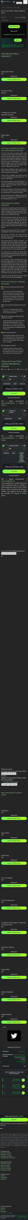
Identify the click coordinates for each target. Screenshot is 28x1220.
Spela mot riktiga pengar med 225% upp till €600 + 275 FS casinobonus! (13, 45)
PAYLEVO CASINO (6, 1168)
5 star (13, 17)
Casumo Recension (14, 475)
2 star (8, 17)
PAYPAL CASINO (5, 1167)
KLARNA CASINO (6, 1170)
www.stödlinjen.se (8, 403)
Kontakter (3, 1211)
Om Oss (3, 1210)
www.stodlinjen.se (8, 481)
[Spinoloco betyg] (24, 410)
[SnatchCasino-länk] (6, 1114)
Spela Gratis (14, 31)
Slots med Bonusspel (19, 1054)
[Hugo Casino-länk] (5, 41)
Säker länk (18, 43)
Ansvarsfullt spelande (7, 1213)
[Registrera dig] (25, 2)
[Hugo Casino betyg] (24, 376)
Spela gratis (14, 76)
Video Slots (22, 1051)
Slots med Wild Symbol (21, 1062)
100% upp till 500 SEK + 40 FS (14, 467)
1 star (7, 17)
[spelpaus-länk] (2, 1202)
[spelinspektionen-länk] (2, 1199)
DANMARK (4, 1177)
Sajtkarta (3, 1208)
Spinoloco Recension (14, 432)
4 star (12, 17)
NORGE (3, 1176)
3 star (10, 17)
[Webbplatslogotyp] (6, 2)
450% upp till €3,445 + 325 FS (14, 1116)
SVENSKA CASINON (6, 1156)
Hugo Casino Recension (14, 397)
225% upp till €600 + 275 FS (14, 389)
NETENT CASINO (6, 1153)
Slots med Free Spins (19, 1056)
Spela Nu (14, 1119)
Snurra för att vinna (9, 553)
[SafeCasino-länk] (8, 1086)
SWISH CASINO (5, 1165)
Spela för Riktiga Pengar (14, 79)
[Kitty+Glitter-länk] (14, 1041)
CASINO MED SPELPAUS (8, 1158)
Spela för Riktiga (14, 26)
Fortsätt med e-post (9, 784)
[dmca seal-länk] (2, 1191)
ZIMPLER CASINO (6, 1163)
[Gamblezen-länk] (8, 1093)
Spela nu (18, 40)
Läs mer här (3, 1217)
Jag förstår (22, 1216)
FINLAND (3, 1179)
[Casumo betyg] (24, 445)
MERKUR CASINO (6, 1154)
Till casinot (14, 393)
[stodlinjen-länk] (2, 1195)
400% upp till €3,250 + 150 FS (14, 424)
